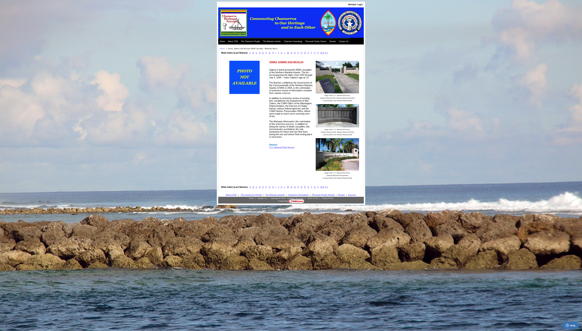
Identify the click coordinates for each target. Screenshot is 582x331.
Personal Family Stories (315, 41)
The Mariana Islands (272, 41)
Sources (352, 195)
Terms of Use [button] (312, 198)
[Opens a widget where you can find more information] (570, 325)
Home (222, 41)
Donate (332, 41)
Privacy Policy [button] (327, 198)
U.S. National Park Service (281, 147)
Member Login (355, 4)
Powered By (283, 201)
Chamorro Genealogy (293, 41)
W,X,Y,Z (324, 53)
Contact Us (344, 41)
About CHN (233, 41)
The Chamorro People (250, 41)
